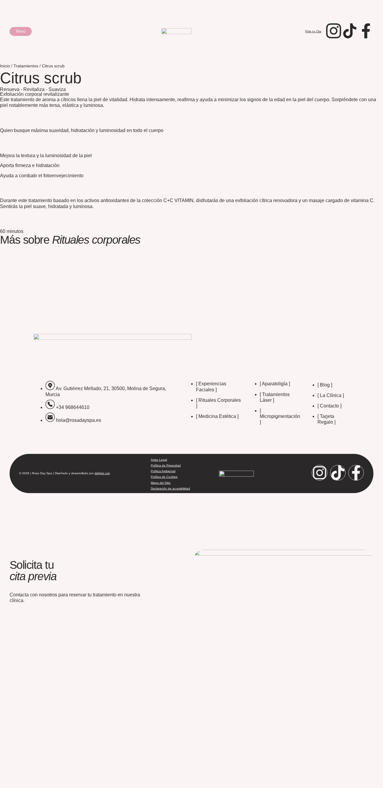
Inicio (5, 66)
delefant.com (102, 473)
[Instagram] (319, 473)
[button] (21, 31)
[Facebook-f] (356, 473)
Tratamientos (25, 66)
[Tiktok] (338, 473)
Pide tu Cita (313, 31)
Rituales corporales (96, 239)
